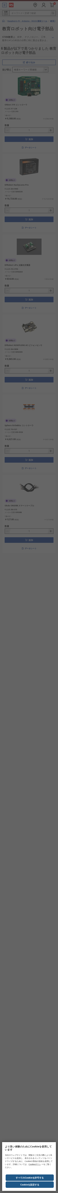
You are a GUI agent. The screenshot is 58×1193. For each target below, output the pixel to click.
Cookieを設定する (29, 1184)
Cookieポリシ (35, 1164)
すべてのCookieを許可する (30, 1177)
